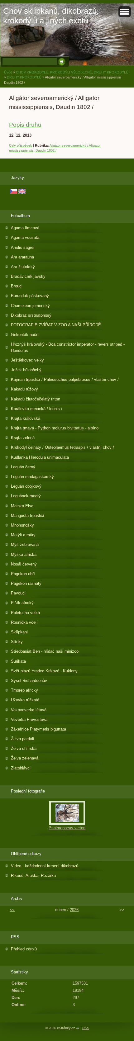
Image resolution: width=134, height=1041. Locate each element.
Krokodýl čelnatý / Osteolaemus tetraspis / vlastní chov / (62, 447)
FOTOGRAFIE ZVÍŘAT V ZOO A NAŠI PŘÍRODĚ (56, 325)
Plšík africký (22, 602)
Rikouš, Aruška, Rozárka (33, 875)
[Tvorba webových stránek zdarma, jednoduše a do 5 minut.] (78, 1028)
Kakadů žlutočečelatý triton (35, 399)
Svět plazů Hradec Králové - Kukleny (44, 671)
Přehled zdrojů (24, 949)
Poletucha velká (25, 612)
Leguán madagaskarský (32, 476)
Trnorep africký (24, 690)
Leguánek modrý (26, 496)
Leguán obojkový (26, 486)
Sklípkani (19, 632)
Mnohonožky (22, 525)
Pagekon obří (23, 573)
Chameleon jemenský (30, 305)
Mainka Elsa (22, 506)
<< (12, 909)
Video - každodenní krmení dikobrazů (44, 866)
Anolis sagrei (22, 247)
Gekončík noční (25, 334)
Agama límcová (25, 227)
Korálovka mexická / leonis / (36, 408)
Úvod (8, 72)
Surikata (18, 661)
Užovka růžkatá (25, 700)
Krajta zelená (23, 437)
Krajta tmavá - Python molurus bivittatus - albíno (54, 428)
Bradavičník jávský (28, 276)
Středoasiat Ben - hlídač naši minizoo (45, 651)
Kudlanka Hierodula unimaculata (40, 457)
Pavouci (18, 593)
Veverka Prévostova (29, 719)
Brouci (16, 286)
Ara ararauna (22, 257)
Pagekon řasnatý (26, 583)
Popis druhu (25, 124)
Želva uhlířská (23, 748)
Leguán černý (23, 467)
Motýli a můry (23, 534)
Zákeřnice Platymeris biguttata (38, 729)
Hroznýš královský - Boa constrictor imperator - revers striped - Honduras (68, 347)
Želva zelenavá (24, 758)
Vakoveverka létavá (28, 709)
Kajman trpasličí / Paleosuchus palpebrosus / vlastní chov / (65, 379)
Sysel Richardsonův (29, 680)
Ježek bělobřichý (26, 369)
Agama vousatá (25, 237)
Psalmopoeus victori (67, 828)
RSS (85, 1028)
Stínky (17, 641)
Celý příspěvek (20, 145)
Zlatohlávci (21, 768)
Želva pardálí (22, 738)
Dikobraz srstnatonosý (31, 315)
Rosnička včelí (24, 622)
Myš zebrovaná (25, 544)
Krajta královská (25, 418)
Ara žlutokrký (23, 266)
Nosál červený (24, 564)
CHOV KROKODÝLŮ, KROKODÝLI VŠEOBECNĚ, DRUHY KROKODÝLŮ (72, 72)
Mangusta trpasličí (27, 515)
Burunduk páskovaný (30, 295)
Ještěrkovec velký (27, 360)
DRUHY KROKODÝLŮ (24, 77)
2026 (74, 909)
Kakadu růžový (24, 389)
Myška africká (23, 554)
